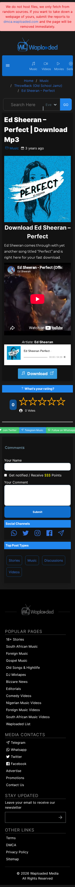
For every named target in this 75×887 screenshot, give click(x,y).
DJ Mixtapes (16, 675)
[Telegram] (61, 533)
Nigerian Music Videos (23, 703)
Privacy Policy (17, 852)
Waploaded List (18, 724)
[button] (8, 65)
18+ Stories (15, 639)
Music (14, 148)
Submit (37, 512)
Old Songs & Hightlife (23, 667)
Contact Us (15, 785)
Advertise (13, 771)
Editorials (13, 689)
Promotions (15, 778)
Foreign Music (17, 653)
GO (65, 105)
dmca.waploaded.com (21, 21)
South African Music (22, 646)
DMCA (11, 845)
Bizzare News (17, 682)
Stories (14, 560)
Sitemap (12, 859)
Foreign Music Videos (23, 710)
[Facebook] (49, 533)
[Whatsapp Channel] (14, 533)
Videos (14, 572)
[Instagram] (37, 533)
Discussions (53, 560)
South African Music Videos (28, 717)
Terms (11, 838)
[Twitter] (25, 533)
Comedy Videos (18, 696)
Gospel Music (16, 660)
